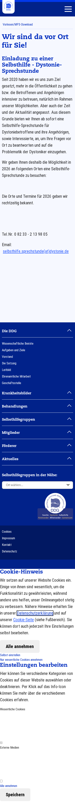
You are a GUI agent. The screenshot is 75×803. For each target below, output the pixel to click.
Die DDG (9, 331)
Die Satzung (9, 363)
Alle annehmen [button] (8, 786)
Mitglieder (11, 433)
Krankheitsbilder (16, 393)
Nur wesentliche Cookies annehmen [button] (21, 660)
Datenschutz (9, 551)
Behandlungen (14, 406)
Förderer (9, 446)
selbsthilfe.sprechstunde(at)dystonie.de (36, 251)
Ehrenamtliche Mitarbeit (16, 376)
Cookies (7, 531)
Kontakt (7, 545)
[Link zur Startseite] (55, 506)
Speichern (15, 794)
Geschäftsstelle (11, 383)
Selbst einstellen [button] (10, 655)
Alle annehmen (20, 646)
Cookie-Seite (23, 619)
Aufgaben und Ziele (13, 350)
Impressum (8, 538)
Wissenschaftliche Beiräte (17, 343)
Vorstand (7, 357)
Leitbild (6, 370)
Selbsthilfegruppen (18, 419)
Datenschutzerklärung (35, 613)
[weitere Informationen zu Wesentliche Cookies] (29, 726)
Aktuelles (10, 459)
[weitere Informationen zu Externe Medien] (29, 764)
